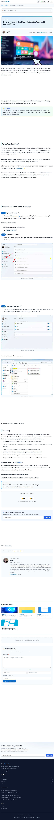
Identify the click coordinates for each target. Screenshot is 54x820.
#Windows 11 (8, 545)
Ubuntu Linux (27, 779)
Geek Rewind (24, 815)
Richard (7, 33)
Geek (5, 764)
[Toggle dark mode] (48, 1)
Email (29, 669)
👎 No (30, 498)
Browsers (27, 781)
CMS (27, 784)
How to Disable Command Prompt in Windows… (11, 797)
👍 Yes (23, 498)
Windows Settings (15, 216)
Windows (6, 5)
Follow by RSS (5, 771)
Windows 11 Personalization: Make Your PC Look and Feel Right (21, 485)
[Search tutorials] (38, 1)
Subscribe (47, 517)
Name (5, 669)
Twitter (19, 574)
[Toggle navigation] (51, 1)
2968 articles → (13, 574)
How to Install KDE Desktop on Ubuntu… (10, 795)
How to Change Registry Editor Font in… (10, 799)
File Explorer (20, 168)
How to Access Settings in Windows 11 (9, 790)
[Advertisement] (27, 88)
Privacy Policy (4, 808)
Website (8, 675)
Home (2, 5)
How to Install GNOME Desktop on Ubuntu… (10, 792)
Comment (6, 654)
